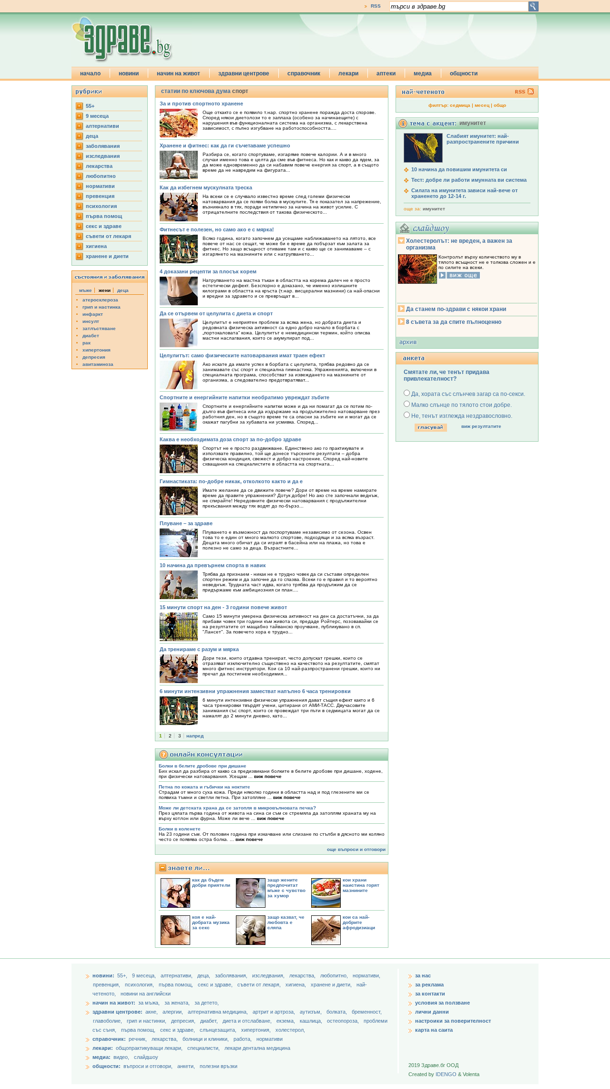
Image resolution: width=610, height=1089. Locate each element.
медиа (423, 73)
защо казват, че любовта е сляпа (286, 922)
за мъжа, (149, 1003)
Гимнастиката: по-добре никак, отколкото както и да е (231, 481)
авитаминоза (97, 364)
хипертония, (256, 1030)
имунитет (434, 208)
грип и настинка (101, 307)
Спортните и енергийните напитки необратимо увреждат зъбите (244, 397)
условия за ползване (442, 1003)
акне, (152, 1012)
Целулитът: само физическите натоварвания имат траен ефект (242, 355)
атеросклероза (100, 299)
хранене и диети (107, 256)
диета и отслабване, (248, 1021)
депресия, (184, 1021)
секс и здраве (104, 226)
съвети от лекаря (108, 236)
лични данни (432, 1012)
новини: (103, 975)
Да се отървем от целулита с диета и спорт (216, 313)
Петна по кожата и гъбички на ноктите (204, 786)
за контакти (430, 993)
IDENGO (446, 1074)
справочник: (109, 1039)
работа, (243, 1039)
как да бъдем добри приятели (211, 882)
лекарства (99, 166)
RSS (376, 6)
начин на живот (178, 73)
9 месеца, (144, 975)
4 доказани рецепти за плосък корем (208, 271)
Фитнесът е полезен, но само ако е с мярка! (217, 229)
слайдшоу (146, 1057)
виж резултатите (481, 426)
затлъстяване (99, 328)
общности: (106, 1066)
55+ (90, 106)
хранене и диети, (332, 984)
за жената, (177, 1003)
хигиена (96, 246)
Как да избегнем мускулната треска (206, 187)
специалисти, (203, 1048)
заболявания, (232, 975)
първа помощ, (176, 984)
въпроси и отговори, (148, 1066)
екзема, (286, 1021)
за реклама (429, 984)
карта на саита (434, 1030)
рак (86, 342)
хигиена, (296, 984)
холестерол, (290, 1030)
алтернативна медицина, (218, 1012)
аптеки (386, 73)
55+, (123, 975)
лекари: (102, 1048)
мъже (85, 290)
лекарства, (303, 975)
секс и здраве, (216, 984)
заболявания (103, 146)
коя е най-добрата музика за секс (211, 922)
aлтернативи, (177, 975)
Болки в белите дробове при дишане (202, 765)
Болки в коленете (180, 828)
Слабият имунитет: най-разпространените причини (483, 139)
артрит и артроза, (274, 1012)
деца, (204, 975)
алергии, (173, 1012)
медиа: (101, 1057)
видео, (121, 1057)
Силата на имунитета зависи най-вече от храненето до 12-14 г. (464, 193)
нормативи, (366, 975)
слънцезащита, (219, 1030)
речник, (138, 1039)
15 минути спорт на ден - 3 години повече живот (223, 607)
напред (194, 735)
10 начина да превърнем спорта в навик (213, 565)
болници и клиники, (206, 1039)
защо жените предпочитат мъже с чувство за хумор (286, 887)
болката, (337, 1012)
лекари (348, 73)
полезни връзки (218, 1066)
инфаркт (92, 314)
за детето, (206, 1003)
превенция (100, 196)
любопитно (101, 176)
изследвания (103, 156)
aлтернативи (102, 126)
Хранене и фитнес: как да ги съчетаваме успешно (225, 145)
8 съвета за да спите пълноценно (453, 322)
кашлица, (312, 1021)
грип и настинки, (147, 1021)
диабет (90, 335)
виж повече (268, 776)
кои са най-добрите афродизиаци (359, 922)
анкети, (186, 1066)
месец (482, 105)
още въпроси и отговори (356, 849)
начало (90, 73)
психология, (140, 984)
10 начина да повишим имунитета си (459, 169)
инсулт (90, 321)
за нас (423, 975)
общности (464, 73)
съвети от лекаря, (259, 984)
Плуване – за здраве (186, 523)
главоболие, (108, 1021)
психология (101, 206)
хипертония (96, 350)
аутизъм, (311, 1012)
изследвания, (269, 975)
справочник (303, 73)
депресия (93, 357)
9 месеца (97, 116)
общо (500, 105)
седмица (460, 105)
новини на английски (146, 993)
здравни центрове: (117, 1012)
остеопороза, (343, 1021)
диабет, (209, 1021)
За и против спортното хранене (201, 103)
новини (129, 73)
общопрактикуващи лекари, (149, 1048)
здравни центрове (243, 73)
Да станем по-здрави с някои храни (456, 309)
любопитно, (334, 975)
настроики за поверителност (453, 1021)
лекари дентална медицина (257, 1048)
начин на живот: (113, 1003)
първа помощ (104, 216)
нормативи (100, 186)
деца (92, 136)
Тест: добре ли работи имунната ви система (469, 180)
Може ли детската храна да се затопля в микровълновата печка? (237, 807)
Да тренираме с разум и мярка (199, 649)
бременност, (367, 1012)
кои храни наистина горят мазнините (361, 885)
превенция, (107, 984)
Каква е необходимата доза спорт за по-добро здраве (230, 439)
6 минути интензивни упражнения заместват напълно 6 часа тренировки (255, 691)
